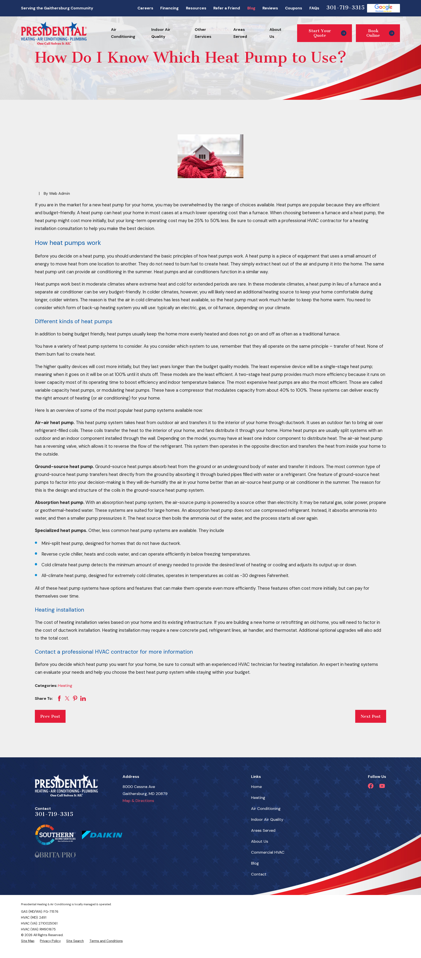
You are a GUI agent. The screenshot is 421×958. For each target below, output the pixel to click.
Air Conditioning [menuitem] (123, 33)
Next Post (371, 716)
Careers (145, 8)
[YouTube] (382, 786)
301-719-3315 (345, 7)
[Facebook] (370, 786)
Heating (65, 685)
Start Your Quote (320, 33)
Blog (251, 8)
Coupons (293, 8)
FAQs (314, 8)
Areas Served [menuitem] (240, 33)
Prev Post (50, 716)
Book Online (373, 33)
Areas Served (263, 830)
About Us (259, 841)
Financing (169, 8)
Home (256, 786)
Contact (258, 874)
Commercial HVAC (267, 852)
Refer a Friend (226, 8)
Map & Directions (138, 800)
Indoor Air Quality (267, 819)
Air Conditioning (266, 808)
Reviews (270, 8)
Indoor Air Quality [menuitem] (160, 33)
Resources (196, 8)
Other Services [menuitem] (203, 33)
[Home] (54, 33)
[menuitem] (27, 941)
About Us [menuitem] (275, 33)
